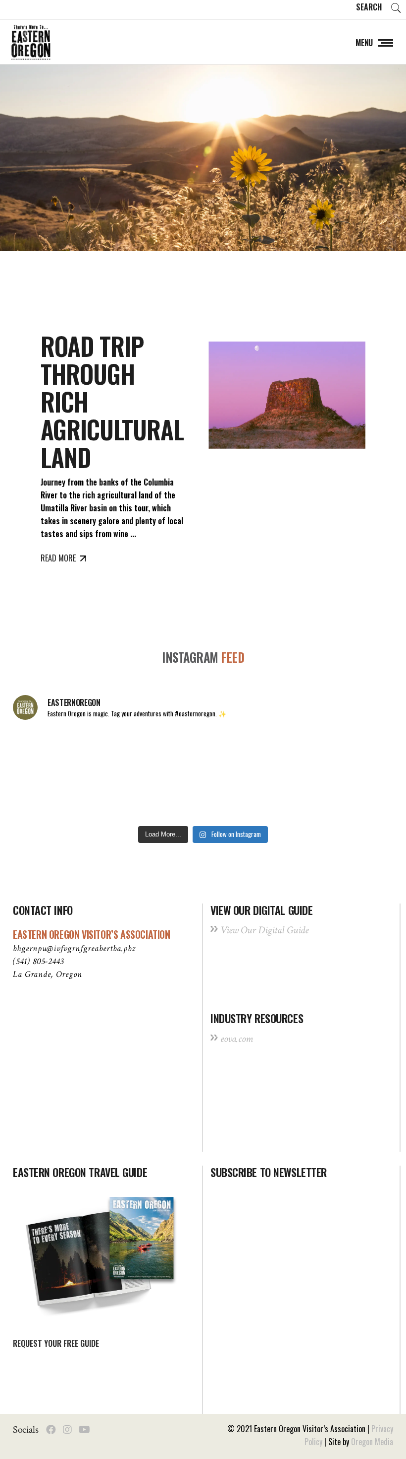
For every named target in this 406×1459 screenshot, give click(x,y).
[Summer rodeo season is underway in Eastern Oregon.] (126, 797)
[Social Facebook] (51, 1429)
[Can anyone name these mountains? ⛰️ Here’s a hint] (49, 797)
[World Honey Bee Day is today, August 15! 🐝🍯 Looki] (49, 752)
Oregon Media (372, 1442)
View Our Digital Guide (264, 930)
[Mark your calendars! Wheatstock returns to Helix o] (126, 752)
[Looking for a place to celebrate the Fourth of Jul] (203, 797)
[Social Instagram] (67, 1429)
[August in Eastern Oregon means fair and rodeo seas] (203, 752)
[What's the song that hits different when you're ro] (357, 797)
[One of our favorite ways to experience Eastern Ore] (280, 752)
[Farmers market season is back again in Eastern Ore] (280, 797)
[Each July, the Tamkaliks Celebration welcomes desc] (357, 752)
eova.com (236, 1039)
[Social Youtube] (84, 1429)
